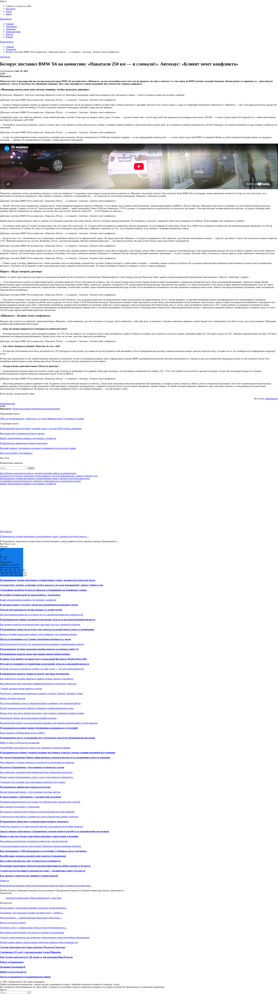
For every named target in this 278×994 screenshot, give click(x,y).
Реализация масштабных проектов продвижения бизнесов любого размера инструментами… (46, 885)
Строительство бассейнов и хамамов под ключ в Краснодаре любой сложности (39, 816)
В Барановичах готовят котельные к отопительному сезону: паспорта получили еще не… (44, 536)
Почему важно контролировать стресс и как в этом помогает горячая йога (36, 777)
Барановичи (6, 19)
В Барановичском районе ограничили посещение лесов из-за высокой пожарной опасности (47, 619)
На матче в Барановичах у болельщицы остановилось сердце (32, 767)
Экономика (11, 26)
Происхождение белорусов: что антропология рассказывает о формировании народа (42, 644)
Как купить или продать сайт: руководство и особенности (30, 861)
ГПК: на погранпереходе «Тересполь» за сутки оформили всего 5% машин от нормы (42, 418)
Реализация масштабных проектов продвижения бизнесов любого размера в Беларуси (45, 866)
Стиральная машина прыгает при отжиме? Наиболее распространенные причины (40, 846)
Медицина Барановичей (12, 967)
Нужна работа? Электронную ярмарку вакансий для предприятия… (33, 908)
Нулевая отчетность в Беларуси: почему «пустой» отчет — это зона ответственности (42, 669)
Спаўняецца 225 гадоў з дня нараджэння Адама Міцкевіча (30, 952)
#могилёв (10, 403)
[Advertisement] (87, 507)
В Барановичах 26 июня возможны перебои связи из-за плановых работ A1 (39, 649)
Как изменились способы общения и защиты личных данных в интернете (36, 678)
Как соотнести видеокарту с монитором (20, 807)
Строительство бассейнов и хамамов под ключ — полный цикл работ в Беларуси (42, 871)
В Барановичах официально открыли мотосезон (25, 787)
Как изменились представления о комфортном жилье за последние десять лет (38, 683)
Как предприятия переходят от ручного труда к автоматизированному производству (41, 614)
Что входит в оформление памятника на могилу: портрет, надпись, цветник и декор (41, 693)
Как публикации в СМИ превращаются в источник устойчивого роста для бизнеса (43, 851)
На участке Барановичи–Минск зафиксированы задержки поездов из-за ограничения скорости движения (55, 757)
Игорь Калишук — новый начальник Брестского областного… (31, 917)
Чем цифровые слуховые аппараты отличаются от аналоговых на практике (37, 762)
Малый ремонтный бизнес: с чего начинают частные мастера (30, 792)
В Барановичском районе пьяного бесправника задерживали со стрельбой (39, 728)
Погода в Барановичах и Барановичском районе (25, 977)
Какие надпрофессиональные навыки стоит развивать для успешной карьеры (38, 634)
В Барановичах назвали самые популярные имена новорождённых (35, 654)
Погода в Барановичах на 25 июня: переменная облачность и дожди (35, 639)
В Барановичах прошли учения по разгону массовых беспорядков (34, 674)
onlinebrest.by (271, 398)
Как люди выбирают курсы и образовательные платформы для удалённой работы (40, 703)
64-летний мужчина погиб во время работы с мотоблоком (30, 595)
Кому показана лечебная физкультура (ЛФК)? (22, 733)
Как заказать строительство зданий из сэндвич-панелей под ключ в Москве (37, 811)
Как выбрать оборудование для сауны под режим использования (32, 932)
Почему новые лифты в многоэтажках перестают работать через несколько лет (39, 942)
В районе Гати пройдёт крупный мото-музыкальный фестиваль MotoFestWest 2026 (43, 659)
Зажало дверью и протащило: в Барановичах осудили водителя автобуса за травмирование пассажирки (54, 831)
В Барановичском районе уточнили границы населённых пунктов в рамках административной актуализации (57, 752)
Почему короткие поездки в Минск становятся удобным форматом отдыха (37, 708)
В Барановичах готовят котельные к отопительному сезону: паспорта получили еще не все (45, 478)
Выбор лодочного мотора (12, 698)
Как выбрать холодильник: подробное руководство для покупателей (34, 841)
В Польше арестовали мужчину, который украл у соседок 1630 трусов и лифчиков (40, 428)
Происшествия (13, 31)
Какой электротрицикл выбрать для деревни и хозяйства (28, 483)
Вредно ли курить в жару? (13, 922)
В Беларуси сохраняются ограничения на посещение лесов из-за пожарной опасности (44, 664)
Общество (11, 29)
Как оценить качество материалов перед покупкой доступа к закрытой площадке (40, 624)
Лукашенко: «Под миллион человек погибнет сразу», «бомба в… (32, 913)
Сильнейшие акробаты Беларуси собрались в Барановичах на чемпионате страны (40, 481)
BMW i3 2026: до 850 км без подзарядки (20, 742)
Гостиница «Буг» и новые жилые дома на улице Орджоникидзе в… (33, 927)
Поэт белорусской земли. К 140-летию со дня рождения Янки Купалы (36, 957)
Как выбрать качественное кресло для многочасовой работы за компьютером (38, 473)
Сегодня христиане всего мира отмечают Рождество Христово (32, 947)
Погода (9, 34)
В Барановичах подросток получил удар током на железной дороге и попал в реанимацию (47, 629)
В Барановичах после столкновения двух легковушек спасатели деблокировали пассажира (47, 738)
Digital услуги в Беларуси (13, 972)
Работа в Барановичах (12, 962)
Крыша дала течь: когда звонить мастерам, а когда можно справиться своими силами (42, 713)
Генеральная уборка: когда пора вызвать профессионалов (28, 718)
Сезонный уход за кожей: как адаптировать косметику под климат (32, 782)
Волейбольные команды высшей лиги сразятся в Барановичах (33, 856)
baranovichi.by (7, 42)
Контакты (10, 9)
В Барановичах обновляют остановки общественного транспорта (34, 821)
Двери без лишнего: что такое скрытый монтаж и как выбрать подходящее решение (41, 826)
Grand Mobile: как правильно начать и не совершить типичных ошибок (35, 747)
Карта (9, 14)
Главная (10, 24)
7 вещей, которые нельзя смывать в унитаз (21, 688)
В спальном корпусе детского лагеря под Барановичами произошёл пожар (39, 605)
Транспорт (5, 57)
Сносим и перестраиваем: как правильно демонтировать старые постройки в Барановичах (45, 937)
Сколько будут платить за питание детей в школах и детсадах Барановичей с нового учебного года (49, 476)
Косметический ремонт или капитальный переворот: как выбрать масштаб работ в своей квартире (49, 723)
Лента (9, 11)
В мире (9, 37)
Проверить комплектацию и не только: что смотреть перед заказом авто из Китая (40, 802)
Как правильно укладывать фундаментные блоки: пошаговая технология (36, 772)
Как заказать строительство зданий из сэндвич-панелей (29, 875)
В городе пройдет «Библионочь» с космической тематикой (30, 797)
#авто (3, 403)
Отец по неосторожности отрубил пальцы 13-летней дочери (31, 609)
